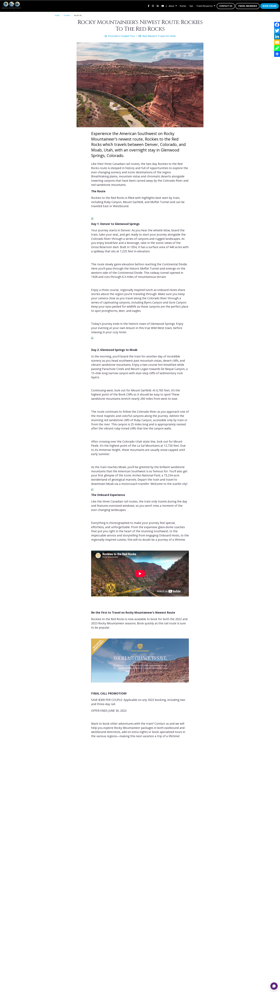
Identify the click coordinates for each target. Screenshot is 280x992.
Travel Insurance (247, 6)
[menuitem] (148, 6)
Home (57, 15)
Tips (191, 5)
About (171, 5)
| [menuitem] (166, 5)
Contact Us (225, 6)
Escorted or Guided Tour (121, 36)
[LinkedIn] (277, 36)
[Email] (277, 42)
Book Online (269, 6)
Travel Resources (204, 5)
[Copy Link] (277, 48)
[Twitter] (277, 31)
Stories (183, 5)
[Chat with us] (274, 986)
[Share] (277, 54)
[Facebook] (277, 25)
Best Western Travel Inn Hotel (159, 36)
